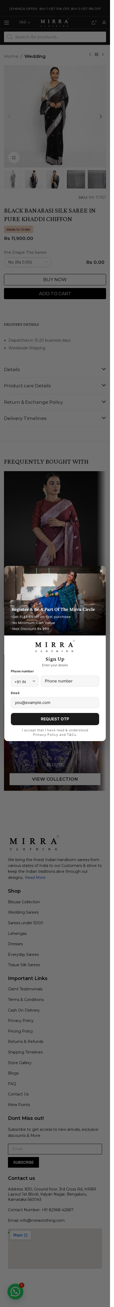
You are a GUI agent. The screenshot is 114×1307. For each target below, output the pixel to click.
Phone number (22, 671)
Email (15, 693)
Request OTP (55, 718)
